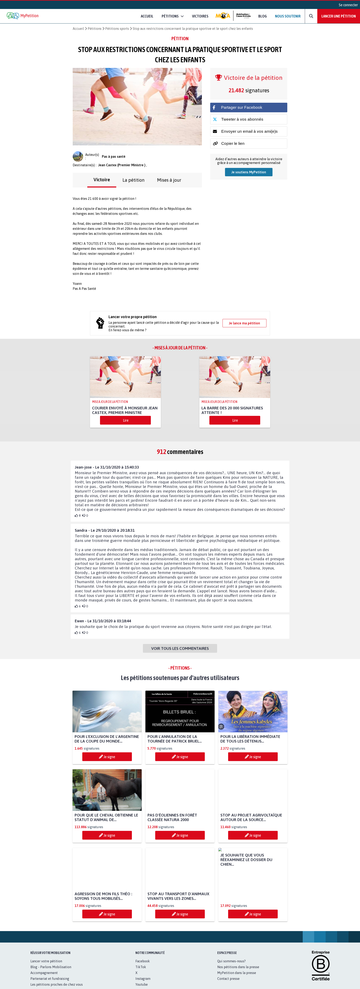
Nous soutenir (288, 16)
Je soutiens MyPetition (248, 172)
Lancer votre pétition (46, 966)
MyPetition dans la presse (236, 977)
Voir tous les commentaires (180, 648)
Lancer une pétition (338, 16)
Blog (262, 16)
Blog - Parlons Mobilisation (50, 971)
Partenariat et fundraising (49, 983)
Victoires (200, 16)
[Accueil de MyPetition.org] (23, 16)
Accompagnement (44, 977)
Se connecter (348, 5)
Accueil (147, 16)
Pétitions (94, 28)
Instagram (142, 983)
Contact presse (228, 983)
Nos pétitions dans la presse (238, 971)
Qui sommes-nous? (231, 966)
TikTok (140, 971)
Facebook (142, 966)
